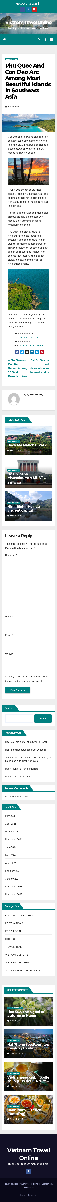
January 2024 (12, 878)
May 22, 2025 (16, 1054)
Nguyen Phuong (34, 394)
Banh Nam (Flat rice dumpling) (21, 768)
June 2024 (11, 847)
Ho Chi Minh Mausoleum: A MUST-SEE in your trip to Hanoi (28, 478)
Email (9, 635)
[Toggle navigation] (51, 39)
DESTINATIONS (11, 59)
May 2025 (10, 816)
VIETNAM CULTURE (16, 955)
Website (9, 653)
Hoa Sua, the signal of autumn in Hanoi (26, 742)
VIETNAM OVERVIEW (17, 962)
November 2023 (13, 894)
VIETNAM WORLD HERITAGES (22, 970)
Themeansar (28, 1188)
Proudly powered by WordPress (17, 1184)
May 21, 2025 (16, 1119)
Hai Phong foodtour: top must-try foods (25, 750)
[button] (39, 39)
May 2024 (10, 855)
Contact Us (32, 1195)
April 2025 (10, 823)
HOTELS (10, 939)
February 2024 (13, 871)
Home (22, 1195)
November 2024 (13, 839)
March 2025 (11, 831)
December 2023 (13, 886)
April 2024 (10, 863)
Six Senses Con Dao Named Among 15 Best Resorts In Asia (17, 368)
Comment (11, 555)
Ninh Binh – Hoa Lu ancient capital (23, 508)
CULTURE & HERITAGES (19, 915)
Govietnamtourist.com (31, 345)
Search (9, 708)
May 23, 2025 (16, 1021)
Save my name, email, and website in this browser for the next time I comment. (26, 678)
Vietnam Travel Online (28, 22)
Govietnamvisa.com (29, 337)
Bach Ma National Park (26, 445)
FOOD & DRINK (14, 931)
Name (9, 616)
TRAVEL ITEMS (13, 947)
